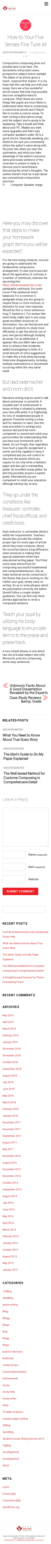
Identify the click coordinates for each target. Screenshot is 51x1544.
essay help (9, 1391)
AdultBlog (8, 1297)
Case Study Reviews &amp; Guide (25, 699)
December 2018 (12, 1048)
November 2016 (12, 1155)
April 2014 (8, 1222)
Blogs (6, 1344)
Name (37, 854)
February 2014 (11, 1236)
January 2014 (10, 1242)
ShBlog (6, 1425)
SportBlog (8, 1431)
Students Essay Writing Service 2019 (23, 1438)
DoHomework (10, 1378)
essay (6, 1385)
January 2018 (10, 1115)
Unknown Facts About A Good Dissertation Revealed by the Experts (29, 689)
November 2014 (12, 1175)
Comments (12, 1500)
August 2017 (10, 1142)
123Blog (7, 1291)
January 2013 (10, 1269)
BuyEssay (8, 1358)
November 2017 (12, 1129)
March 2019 (9, 1028)
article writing (10, 1304)
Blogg (6, 1338)
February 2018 (11, 1108)
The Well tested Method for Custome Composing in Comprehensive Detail (24, 777)
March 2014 (9, 1229)
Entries (9, 1493)
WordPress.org (11, 1507)
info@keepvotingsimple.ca (26, 1540)
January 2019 (10, 1042)
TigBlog (7, 1445)
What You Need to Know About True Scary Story (21, 737)
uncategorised (11, 1452)
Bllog (5, 1311)
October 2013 (10, 1249)
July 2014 (8, 1202)
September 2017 (12, 1135)
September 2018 (12, 1068)
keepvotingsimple (14, 52)
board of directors (13, 1351)
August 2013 (10, 1256)
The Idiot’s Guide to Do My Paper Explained (23, 756)
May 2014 (8, 1216)
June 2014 (8, 1209)
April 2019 (8, 1021)
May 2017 (8, 1149)
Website (33, 879)
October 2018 (10, 1062)
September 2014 (12, 1189)
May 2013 (8, 1263)
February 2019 (11, 1035)
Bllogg (6, 1318)
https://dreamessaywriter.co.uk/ (22, 285)
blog (5, 1331)
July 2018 (8, 1082)
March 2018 (9, 1102)
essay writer (9, 1398)
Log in (6, 1486)
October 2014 (10, 1182)
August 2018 (10, 1075)
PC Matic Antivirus (13, 1411)
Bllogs (6, 1324)
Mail (36, 867)
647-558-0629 (9, 1540)
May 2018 (8, 1095)
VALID (6, 1465)
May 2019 (8, 1015)
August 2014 (10, 1196)
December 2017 (12, 1122)
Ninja (5, 1405)
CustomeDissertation (15, 1371)
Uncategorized (37, 52)
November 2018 (12, 1055)
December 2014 (12, 1169)
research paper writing (15, 1418)
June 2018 (8, 1088)
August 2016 (10, 1162)
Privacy (41, 1540)
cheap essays (10, 1364)
